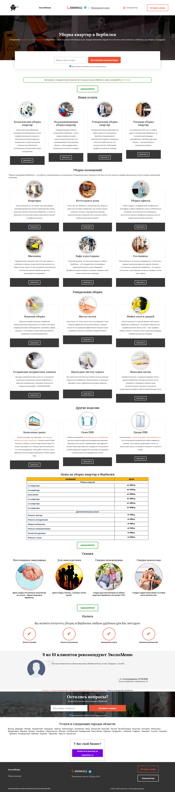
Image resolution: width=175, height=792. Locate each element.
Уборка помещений (59, 690)
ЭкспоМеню (14, 769)
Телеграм (127, 80)
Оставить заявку (157, 8)
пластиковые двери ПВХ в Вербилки (145, 437)
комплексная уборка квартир (32, 39)
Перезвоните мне (100, 7)
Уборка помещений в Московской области (87, 690)
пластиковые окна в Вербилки (96, 437)
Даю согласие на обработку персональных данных (89, 66)
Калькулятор (131, 7)
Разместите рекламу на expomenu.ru (87, 753)
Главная (45, 690)
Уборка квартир (14, 776)
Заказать (27, 160)
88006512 (76, 7)
